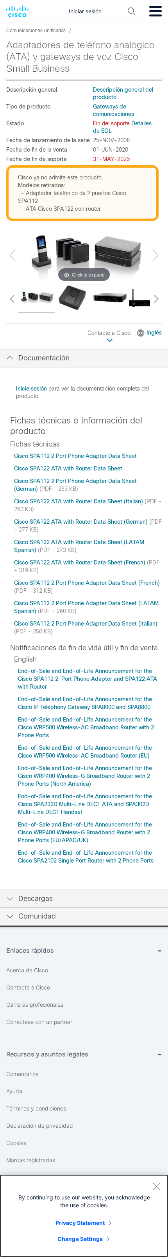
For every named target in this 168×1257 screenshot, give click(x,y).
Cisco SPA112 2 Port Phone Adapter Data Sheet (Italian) (85, 623)
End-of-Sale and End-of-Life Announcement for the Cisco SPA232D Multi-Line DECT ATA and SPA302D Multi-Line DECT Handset (85, 804)
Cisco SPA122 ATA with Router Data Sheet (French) (80, 562)
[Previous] (12, 255)
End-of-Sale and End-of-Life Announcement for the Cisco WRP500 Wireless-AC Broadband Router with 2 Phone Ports (86, 727)
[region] (84, 1216)
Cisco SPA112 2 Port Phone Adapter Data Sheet (75, 456)
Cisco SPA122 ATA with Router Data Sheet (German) (81, 522)
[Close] (156, 1186)
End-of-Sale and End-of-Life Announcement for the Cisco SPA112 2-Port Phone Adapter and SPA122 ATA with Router (87, 679)
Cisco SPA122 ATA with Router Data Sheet (68, 468)
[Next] (155, 255)
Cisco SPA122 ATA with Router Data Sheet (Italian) (79, 501)
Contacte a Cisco (110, 333)
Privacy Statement (80, 1222)
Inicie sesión (31, 388)
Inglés (154, 332)
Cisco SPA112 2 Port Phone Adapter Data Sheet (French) (87, 583)
